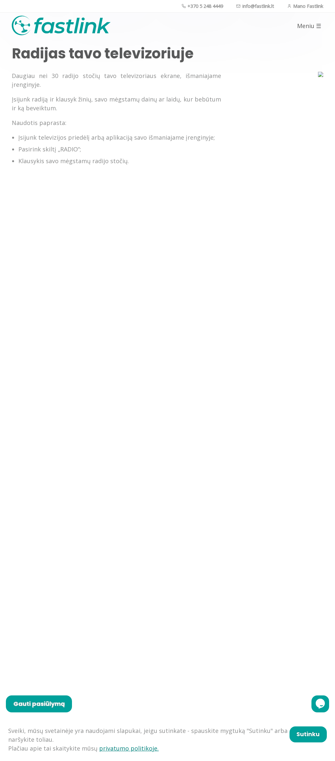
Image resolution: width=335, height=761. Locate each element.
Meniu (309, 26)
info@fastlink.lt (257, 6)
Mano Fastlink (307, 6)
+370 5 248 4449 (204, 6)
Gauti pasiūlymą (39, 704)
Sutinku (308, 734)
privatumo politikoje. (129, 748)
